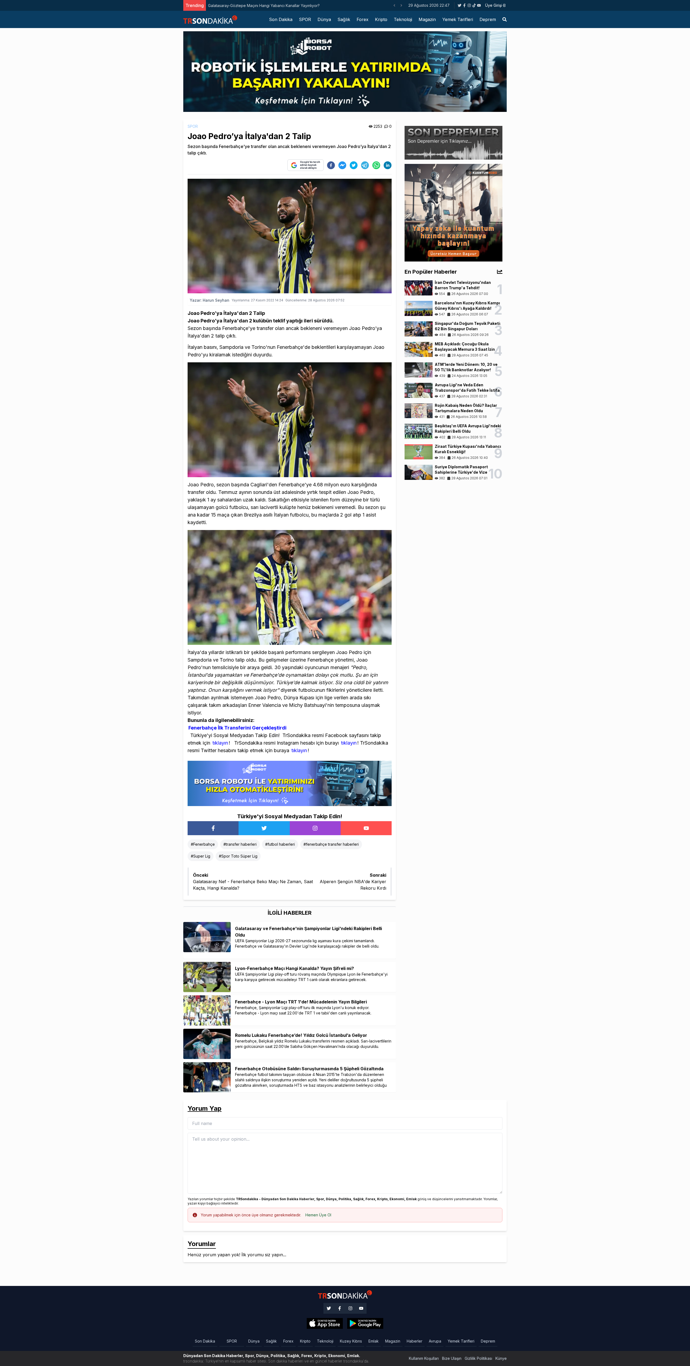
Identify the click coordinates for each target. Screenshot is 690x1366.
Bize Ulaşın (451, 1358)
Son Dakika (280, 19)
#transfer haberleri (240, 844)
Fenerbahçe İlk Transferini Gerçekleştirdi (237, 728)
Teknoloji (403, 19)
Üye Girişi (493, 5)
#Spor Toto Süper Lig (238, 856)
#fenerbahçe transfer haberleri (331, 844)
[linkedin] (388, 165)
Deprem (487, 19)
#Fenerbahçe (203, 844)
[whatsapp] (376, 165)
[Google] (325, 1323)
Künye (501, 1358)
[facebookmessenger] (342, 165)
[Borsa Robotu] (290, 783)
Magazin (427, 19)
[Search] (504, 19)
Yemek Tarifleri (457, 19)
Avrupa (435, 1341)
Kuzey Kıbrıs (351, 1341)
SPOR (305, 19)
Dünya (324, 19)
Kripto (381, 19)
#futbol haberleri (280, 844)
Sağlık (343, 19)
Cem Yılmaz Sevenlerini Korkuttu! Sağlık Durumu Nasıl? (256, 5)
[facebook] (331, 165)
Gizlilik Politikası (478, 1358)
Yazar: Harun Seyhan (209, 300)
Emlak (373, 1341)
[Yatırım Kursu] (453, 212)
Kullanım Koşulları (424, 1358)
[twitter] (354, 165)
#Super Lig (200, 856)
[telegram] (365, 165)
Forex (362, 19)
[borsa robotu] (345, 71)
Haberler (414, 1341)
